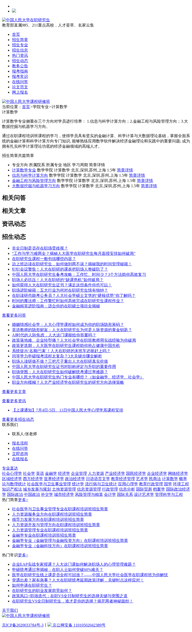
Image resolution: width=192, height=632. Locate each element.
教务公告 (20, 66)
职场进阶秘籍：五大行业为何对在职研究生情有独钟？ (60, 290)
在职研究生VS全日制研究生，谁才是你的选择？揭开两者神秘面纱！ (72, 601)
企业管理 (79, 473)
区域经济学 (12, 479)
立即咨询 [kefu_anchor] (20, 454)
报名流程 (20, 443)
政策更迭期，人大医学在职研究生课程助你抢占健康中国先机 (66, 345)
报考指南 (20, 71)
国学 (168, 484)
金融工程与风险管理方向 (34, 180)
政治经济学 (75, 479)
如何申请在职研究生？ (32, 585)
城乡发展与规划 (37, 489)
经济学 (64, 473)
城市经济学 (64, 494)
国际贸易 (144, 489)
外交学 (47, 494)
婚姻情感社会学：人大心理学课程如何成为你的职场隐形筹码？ (68, 324)
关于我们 (10, 610)
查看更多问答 (14, 315)
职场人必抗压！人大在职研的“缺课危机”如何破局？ (58, 280)
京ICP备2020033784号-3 (23, 625)
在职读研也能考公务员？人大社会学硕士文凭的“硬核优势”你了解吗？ (74, 295)
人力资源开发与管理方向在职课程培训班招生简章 (56, 525)
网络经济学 (178, 473)
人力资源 (96, 473)
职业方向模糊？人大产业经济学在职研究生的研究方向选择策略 (68, 382)
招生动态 (20, 61)
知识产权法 (12, 489)
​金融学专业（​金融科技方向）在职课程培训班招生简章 (60, 546)
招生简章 (20, 40)
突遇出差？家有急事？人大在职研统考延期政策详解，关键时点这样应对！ (78, 580)
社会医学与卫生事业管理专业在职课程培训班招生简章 (60, 509)
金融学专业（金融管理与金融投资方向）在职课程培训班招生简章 (70, 540)
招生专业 (20, 45)
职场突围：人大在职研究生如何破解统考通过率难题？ (60, 372)
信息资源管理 (89, 489)
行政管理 (110, 489)
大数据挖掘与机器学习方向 (36, 186)
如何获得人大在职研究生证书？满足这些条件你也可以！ (62, 285)
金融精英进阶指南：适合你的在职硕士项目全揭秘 (56, 306)
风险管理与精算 (89, 494)
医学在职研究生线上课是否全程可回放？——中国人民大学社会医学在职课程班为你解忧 (90, 575)
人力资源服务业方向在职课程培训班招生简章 (52, 514)
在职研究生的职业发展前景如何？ (42, 590)
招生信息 (20, 50)
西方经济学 (33, 479)
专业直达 (10, 468)
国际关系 (125, 494)
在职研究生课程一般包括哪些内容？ (44, 259)
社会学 (29, 473)
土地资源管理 (64, 489)
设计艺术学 (144, 494)
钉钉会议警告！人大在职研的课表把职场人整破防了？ (60, 269)
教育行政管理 (151, 484)
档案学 (159, 489)
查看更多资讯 (14, 401)
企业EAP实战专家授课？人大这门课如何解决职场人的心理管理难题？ (74, 564)
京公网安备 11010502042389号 (79, 625)
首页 (16, 34)
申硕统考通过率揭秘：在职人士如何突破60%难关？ (57, 569)
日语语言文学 (98, 479)
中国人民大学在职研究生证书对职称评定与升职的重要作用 (64, 366)
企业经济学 (157, 473)
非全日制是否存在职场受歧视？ (40, 248)
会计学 (110, 494)
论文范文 (20, 87)
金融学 (51, 473)
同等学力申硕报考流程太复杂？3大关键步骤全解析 (57, 356)
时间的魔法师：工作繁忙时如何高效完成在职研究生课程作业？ (68, 301)
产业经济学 (115, 473)
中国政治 (32, 494)
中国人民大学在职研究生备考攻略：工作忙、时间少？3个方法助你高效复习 (79, 274)
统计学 (78, 484)
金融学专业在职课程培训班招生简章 (44, 535)
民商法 (155, 479)
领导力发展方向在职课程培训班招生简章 (48, 519)
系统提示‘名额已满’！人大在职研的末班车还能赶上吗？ (61, 351)
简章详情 (125, 170)
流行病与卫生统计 (101, 484)
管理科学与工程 (169, 494)
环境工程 (181, 484)
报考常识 (20, 76)
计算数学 (170, 479)
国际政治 (15, 494)
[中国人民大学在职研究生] (26, 20)
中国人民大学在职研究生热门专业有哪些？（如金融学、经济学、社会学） (78, 377)
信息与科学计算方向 (30, 175)
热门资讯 (20, 55)
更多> (23, 500)
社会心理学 (12, 473)
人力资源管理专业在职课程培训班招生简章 (50, 530)
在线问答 (20, 82)
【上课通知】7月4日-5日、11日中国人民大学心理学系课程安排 (67, 410)
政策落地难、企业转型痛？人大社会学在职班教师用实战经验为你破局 (74, 340)
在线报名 (20, 459)
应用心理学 (128, 484)
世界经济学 (54, 479)
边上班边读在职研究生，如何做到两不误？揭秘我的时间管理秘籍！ (72, 264)
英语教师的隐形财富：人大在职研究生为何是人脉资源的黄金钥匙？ (72, 330)
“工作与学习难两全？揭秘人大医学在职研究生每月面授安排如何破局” (74, 253)
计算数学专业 (24, 170)
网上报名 (20, 92)
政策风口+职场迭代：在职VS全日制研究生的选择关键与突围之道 (70, 596)
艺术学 (142, 479)
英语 (40, 473)
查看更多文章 (14, 391)
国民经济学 (136, 473)
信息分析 (127, 489)
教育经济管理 (123, 479)
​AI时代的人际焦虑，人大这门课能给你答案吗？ (54, 335)
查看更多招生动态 (18, 419)
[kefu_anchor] (26, 101)
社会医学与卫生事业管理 (49, 484)
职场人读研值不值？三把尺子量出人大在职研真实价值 (60, 361)
